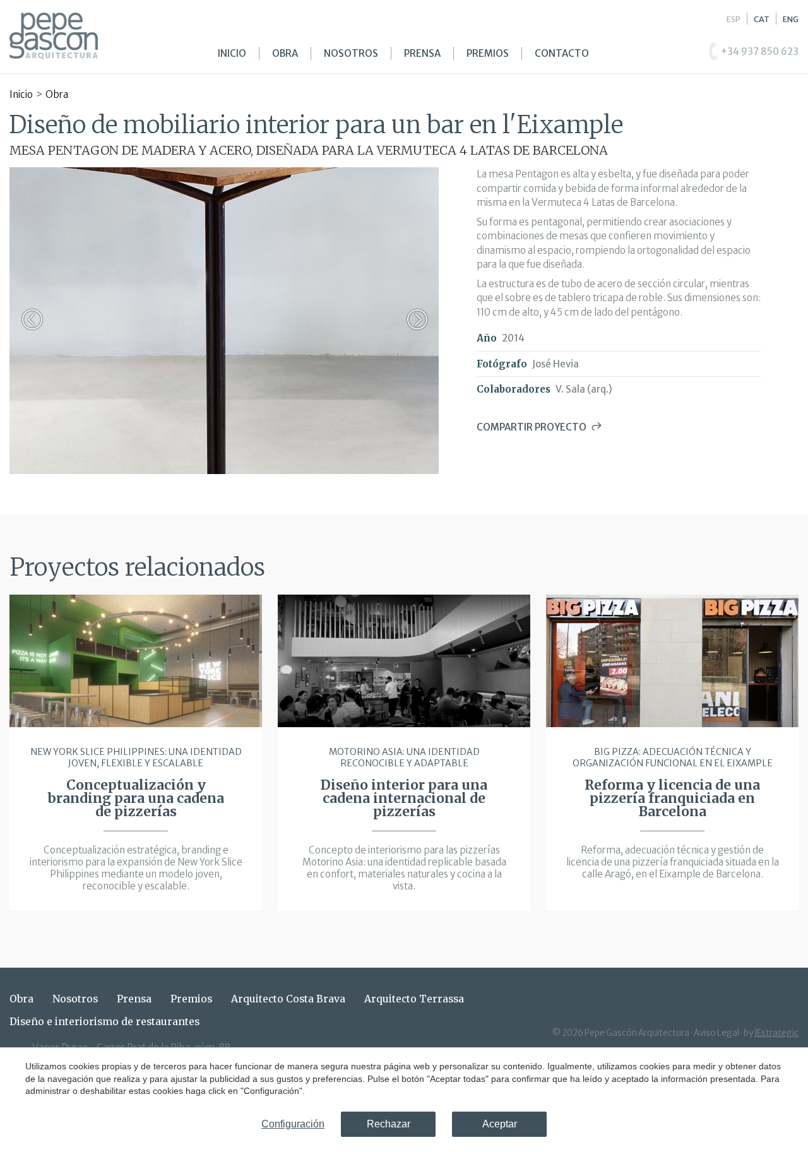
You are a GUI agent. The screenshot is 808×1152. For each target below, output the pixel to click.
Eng (791, 19)
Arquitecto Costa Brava (288, 999)
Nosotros (351, 53)
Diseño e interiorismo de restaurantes (104, 1022)
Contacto (562, 53)
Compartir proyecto (531, 427)
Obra (285, 53)
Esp (733, 19)
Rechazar (388, 1124)
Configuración (292, 1124)
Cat (761, 19)
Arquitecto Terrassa (414, 999)
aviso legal (716, 1033)
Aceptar (499, 1124)
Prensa (422, 53)
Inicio (232, 53)
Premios (487, 53)
